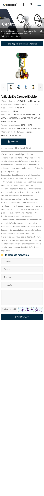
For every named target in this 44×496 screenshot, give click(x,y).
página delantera (8, 31)
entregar (22, 317)
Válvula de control (35, 31)
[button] (40, 87)
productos (21, 31)
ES (27, 4)
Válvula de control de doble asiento (17, 33)
